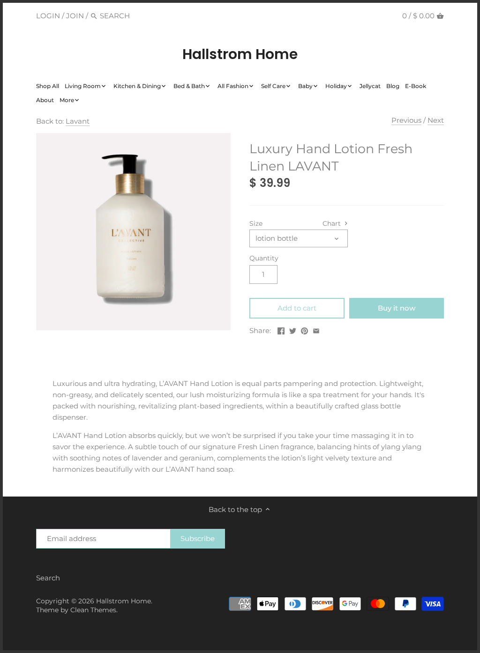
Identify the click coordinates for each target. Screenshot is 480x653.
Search (48, 577)
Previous (406, 120)
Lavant (78, 121)
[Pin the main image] (304, 329)
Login (48, 15)
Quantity (263, 258)
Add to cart (297, 308)
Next (436, 120)
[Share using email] (316, 329)
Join (75, 15)
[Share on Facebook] (281, 329)
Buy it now (396, 308)
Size (255, 223)
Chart (332, 223)
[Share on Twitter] (292, 329)
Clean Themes (93, 610)
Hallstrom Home (240, 54)
